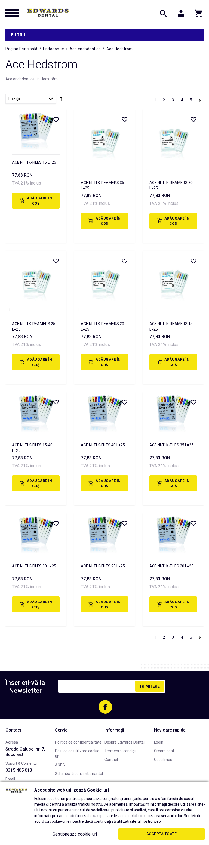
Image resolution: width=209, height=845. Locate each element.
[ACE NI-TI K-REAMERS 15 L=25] (173, 281)
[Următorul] (200, 99)
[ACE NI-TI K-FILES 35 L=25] (173, 412)
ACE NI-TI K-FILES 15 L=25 (34, 162)
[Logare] (181, 13)
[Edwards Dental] (48, 12)
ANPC (60, 765)
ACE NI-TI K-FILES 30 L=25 (34, 566)
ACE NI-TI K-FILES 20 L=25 (171, 566)
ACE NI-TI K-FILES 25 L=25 (103, 566)
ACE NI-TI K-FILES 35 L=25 (171, 445)
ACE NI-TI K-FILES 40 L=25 (103, 445)
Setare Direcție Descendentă (61, 100)
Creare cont (164, 751)
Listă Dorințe (56, 119)
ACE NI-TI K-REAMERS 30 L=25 (171, 185)
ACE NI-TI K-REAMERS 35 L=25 (102, 185)
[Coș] (197, 13)
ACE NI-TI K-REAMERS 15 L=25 (171, 326)
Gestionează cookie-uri (75, 834)
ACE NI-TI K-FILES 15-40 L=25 (32, 448)
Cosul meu (163, 759)
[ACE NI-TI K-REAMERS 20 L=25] (104, 281)
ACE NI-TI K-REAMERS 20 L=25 (102, 326)
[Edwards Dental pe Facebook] (105, 707)
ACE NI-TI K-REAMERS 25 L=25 (33, 326)
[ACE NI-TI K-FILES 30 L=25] (35, 533)
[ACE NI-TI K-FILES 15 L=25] (35, 129)
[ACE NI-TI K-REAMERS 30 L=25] (173, 139)
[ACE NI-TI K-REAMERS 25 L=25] (35, 281)
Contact (111, 759)
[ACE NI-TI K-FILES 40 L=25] (104, 412)
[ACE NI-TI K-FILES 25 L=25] (104, 533)
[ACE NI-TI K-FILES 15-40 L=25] (35, 412)
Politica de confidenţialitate (78, 742)
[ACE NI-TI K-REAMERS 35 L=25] (104, 139)
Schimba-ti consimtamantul (79, 773)
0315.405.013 (18, 770)
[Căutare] (163, 13)
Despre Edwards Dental (124, 742)
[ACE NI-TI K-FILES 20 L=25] (173, 533)
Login (158, 742)
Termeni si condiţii (120, 751)
